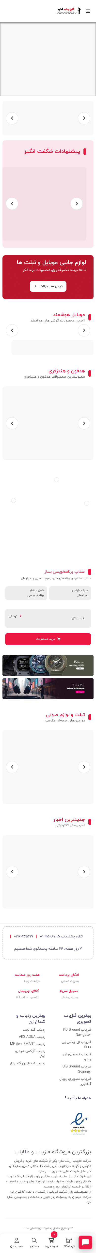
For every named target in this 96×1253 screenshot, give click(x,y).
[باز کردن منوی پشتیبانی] (85, 1242)
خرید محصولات (45, 639)
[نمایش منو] (90, 11)
